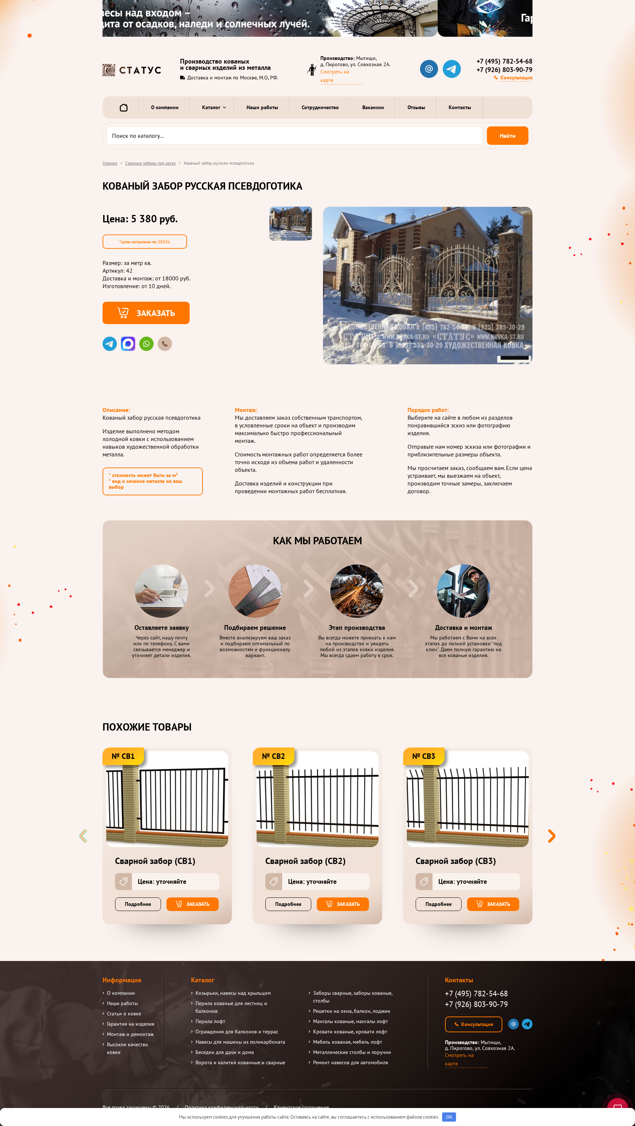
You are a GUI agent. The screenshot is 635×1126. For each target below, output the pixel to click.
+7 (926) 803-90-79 (504, 70)
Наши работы (262, 107)
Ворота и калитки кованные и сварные (240, 1062)
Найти (508, 135)
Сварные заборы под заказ (150, 163)
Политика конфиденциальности (222, 1107)
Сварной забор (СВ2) (305, 861)
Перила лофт (210, 1021)
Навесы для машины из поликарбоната (240, 1042)
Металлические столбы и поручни (352, 1052)
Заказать (156, 312)
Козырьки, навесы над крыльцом (233, 993)
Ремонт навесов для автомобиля (350, 1062)
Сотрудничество (320, 107)
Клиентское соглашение (301, 1107)
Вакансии (373, 107)
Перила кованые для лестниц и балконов (231, 1007)
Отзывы (416, 107)
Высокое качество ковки (127, 1048)
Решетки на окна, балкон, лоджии (351, 1011)
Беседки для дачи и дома (224, 1052)
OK (449, 1117)
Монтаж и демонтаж (130, 1034)
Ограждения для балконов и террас (236, 1031)
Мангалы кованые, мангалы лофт (350, 1021)
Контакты (460, 107)
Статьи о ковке (124, 1013)
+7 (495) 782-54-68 (504, 61)
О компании (165, 107)
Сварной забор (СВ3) (456, 861)
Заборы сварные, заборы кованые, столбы (352, 997)
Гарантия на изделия (130, 1024)
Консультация (516, 77)
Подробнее (138, 904)
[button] (552, 836)
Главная (110, 163)
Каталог (211, 107)
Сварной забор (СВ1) (155, 861)
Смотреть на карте (334, 75)
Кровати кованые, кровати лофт (350, 1031)
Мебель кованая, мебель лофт (347, 1042)
